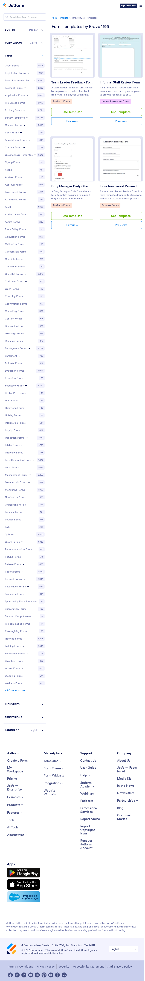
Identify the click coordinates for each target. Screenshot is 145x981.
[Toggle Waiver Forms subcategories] (22, 668)
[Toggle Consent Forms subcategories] (24, 125)
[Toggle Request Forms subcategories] (24, 579)
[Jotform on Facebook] (10, 974)
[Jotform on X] (17, 974)
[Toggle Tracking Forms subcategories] (24, 638)
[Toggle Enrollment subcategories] (19, 356)
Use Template (72, 112)
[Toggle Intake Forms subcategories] (22, 445)
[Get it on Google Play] (23, 873)
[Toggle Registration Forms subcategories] (28, 73)
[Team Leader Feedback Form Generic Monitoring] (72, 55)
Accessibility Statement (88, 966)
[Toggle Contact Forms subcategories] (24, 147)
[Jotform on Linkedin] (23, 974)
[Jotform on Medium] (30, 974)
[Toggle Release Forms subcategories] (23, 564)
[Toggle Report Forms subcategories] (22, 571)
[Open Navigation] (141, 6)
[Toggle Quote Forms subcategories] (22, 542)
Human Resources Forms (115, 101)
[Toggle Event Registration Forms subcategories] (34, 80)
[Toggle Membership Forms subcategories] (29, 482)
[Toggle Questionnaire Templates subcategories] (35, 155)
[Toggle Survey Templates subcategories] (27, 117)
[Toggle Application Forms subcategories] (27, 95)
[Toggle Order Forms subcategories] (21, 65)
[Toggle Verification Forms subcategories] (27, 653)
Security (63, 966)
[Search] (7, 17)
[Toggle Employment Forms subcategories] (29, 348)
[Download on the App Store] (23, 884)
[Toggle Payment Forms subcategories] (25, 88)
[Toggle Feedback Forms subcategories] (26, 385)
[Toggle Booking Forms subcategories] (24, 110)
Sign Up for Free (128, 5)
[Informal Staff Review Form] (120, 55)
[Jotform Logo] (13, 5)
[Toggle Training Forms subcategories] (23, 646)
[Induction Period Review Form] (120, 159)
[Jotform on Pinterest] (44, 974)
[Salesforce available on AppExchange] (23, 896)
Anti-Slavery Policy (120, 966)
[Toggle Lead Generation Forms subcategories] (34, 460)
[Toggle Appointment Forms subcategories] (29, 140)
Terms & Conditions (20, 966)
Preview (72, 121)
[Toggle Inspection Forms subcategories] (26, 437)
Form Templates (60, 17)
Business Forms (62, 101)
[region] (25, 379)
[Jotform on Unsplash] (64, 974)
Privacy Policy (46, 966)
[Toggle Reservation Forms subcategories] (28, 586)
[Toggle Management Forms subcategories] (30, 475)
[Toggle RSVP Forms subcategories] (21, 132)
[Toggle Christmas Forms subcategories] (26, 281)
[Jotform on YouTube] (50, 974)
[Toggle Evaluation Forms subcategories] (26, 370)
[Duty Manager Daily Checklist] (72, 159)
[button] (25, 29)
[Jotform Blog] (37, 974)
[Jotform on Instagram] (57, 974)
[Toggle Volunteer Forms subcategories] (26, 661)
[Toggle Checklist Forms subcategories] (25, 274)
